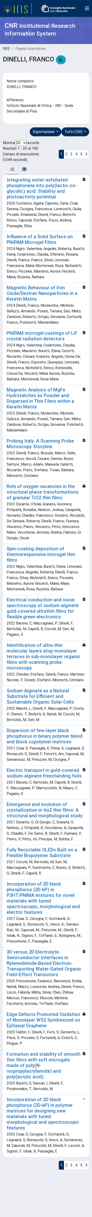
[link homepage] (17, 8)
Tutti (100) (73, 131)
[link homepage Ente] (58, 8)
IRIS (6, 48)
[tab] (12, 169)
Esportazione (44, 131)
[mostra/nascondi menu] (87, 8)
